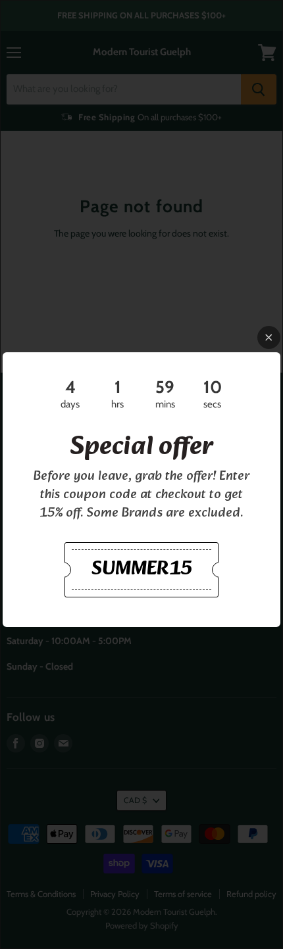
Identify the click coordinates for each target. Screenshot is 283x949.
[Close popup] (268, 337)
